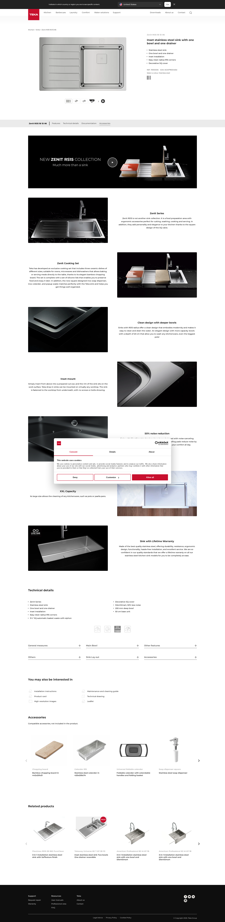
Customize (111, 477)
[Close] (174, 4)
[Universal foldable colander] (133, 750)
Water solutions (101, 13)
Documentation (89, 123)
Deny (75, 477)
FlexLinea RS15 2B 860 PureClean (48, 851)
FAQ (53, 908)
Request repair (34, 900)
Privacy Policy (111, 918)
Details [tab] (112, 452)
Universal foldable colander (130, 769)
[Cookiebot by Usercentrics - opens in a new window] (156, 443)
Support (117, 13)
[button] (140, 4)
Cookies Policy (125, 918)
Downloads (155, 12)
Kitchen (47, 13)
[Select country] (196, 12)
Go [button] (167, 4)
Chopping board (40, 769)
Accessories (104, 123)
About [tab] (151, 452)
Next (98, 101)
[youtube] (189, 896)
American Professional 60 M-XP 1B (175, 851)
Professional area (58, 904)
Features (56, 123)
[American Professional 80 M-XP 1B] (133, 832)
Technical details (71, 123)
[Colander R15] (91, 750)
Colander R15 (80, 769)
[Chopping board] (49, 750)
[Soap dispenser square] (176, 750)
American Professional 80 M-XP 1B (133, 851)
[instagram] (185, 900)
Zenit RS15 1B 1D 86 (38, 123)
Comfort (86, 13)
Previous (26, 760)
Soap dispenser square (170, 769)
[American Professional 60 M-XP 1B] (176, 832)
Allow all (150, 477)
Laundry (73, 13)
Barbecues (61, 13)
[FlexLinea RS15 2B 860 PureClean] (49, 832)
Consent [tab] (73, 452)
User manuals (57, 900)
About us (169, 12)
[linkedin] (193, 896)
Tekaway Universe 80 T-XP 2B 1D (89, 851)
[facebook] (185, 896)
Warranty (32, 904)
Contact (181, 12)
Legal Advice (98, 918)
